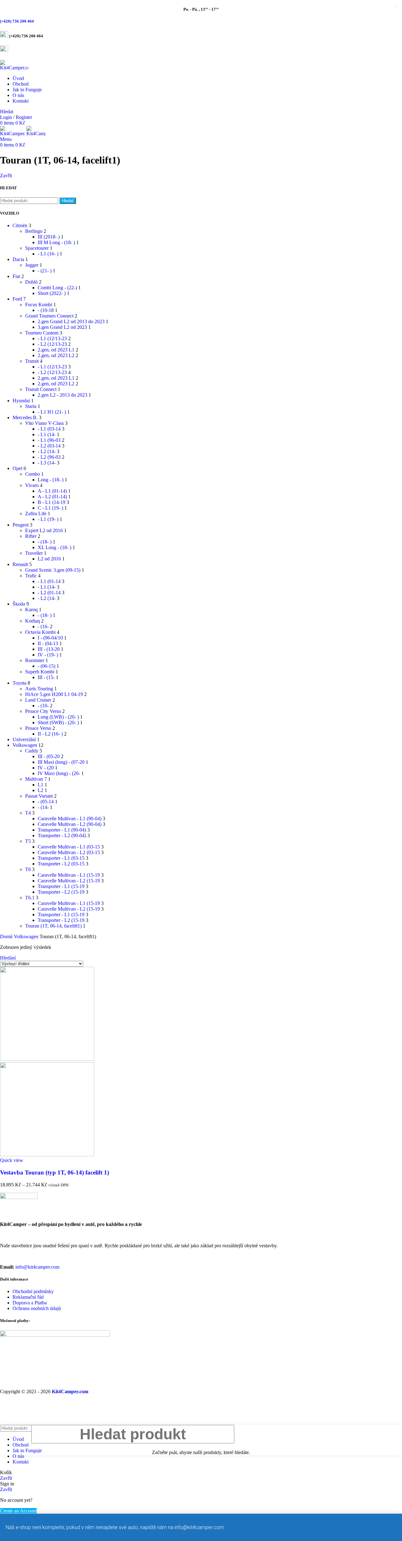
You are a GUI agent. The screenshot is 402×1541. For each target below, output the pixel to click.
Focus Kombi (38, 304)
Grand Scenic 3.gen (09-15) (52, 570)
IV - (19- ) (48, 654)
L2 (40, 790)
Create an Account (18, 1510)
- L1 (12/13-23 (52, 338)
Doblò (31, 282)
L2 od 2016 (49, 558)
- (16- (43, 626)
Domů (7, 936)
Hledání (8, 957)
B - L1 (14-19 (51, 502)
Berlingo (33, 231)
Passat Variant (39, 796)
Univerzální (24, 739)
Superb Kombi (39, 671)
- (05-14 (46, 801)
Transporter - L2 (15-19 (61, 892)
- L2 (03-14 (49, 445)
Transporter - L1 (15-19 (61, 886)
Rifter (30, 536)
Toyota (19, 683)
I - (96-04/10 (50, 637)
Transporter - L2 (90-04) (62, 835)
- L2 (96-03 (49, 457)
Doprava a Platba (30, 1302)
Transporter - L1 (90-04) (62, 829)
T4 (28, 813)
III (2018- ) (49, 236)
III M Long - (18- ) (56, 242)
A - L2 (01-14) (52, 496)
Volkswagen (25, 745)
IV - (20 (46, 767)
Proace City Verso (43, 711)
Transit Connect (41, 389)
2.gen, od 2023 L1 (56, 349)
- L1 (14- (47, 434)
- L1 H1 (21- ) (52, 412)
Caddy (31, 750)
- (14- (43, 807)
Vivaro (32, 485)
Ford (17, 299)
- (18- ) (45, 541)
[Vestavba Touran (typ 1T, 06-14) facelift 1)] (47, 1059)
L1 (40, 784)
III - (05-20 (49, 756)
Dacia (18, 259)
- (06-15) (46, 666)
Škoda (19, 604)
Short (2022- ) (52, 293)
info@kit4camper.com (37, 1267)
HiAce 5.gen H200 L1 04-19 (54, 694)
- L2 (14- (47, 451)
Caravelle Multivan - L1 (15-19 (69, 875)
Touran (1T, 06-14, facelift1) (53, 925)
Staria (30, 406)
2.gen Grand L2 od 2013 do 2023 (71, 321)
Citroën (20, 225)
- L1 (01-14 (49, 581)
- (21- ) (45, 270)
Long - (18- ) (50, 479)
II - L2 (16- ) (50, 733)
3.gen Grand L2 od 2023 (62, 327)
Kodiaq (32, 620)
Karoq (31, 609)
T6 (28, 869)
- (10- (43, 705)
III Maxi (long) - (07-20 (61, 762)
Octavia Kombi (40, 632)
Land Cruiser (38, 700)
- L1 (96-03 (49, 440)
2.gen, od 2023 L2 (56, 355)
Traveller (34, 553)
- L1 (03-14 (49, 428)
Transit (32, 361)
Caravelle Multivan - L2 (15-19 (69, 880)
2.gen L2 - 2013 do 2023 (62, 395)
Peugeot (21, 524)
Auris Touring (39, 688)
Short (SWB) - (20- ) (58, 722)
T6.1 (30, 897)
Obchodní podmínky (33, 1291)
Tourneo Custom (41, 332)
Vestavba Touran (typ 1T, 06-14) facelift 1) (54, 1172)
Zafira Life (35, 513)
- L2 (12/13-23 (52, 344)
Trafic (31, 575)
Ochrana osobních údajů (37, 1308)
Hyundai (21, 400)
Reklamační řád (28, 1297)
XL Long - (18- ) (54, 547)
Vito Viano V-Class (44, 423)
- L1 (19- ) (48, 519)
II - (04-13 (48, 643)
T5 (28, 841)
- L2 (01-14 (49, 592)
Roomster (34, 660)
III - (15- (46, 677)
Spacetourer (37, 248)
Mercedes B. (25, 417)
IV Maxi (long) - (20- (59, 773)
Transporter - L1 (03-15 (61, 858)
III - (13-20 (49, 649)
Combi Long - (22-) (57, 287)
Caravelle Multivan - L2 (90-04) (69, 824)
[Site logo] (14, 67)
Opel (17, 468)
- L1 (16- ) (48, 253)
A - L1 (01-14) (52, 491)
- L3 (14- (47, 462)
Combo (32, 474)
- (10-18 (46, 310)
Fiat (16, 276)
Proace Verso (38, 728)
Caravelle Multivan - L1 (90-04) (69, 818)
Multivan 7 (36, 779)
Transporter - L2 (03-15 (61, 863)
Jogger (31, 265)
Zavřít (6, 175)
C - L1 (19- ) (50, 508)
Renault (20, 564)
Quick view (11, 1160)
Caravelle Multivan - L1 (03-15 (69, 846)
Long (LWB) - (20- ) (58, 717)
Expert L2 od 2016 (44, 530)
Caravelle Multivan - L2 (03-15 (69, 852)
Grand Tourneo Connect (49, 315)
